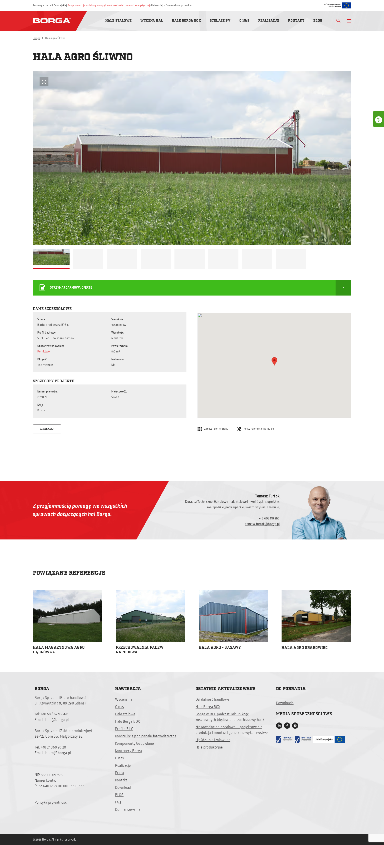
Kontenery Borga (128, 751)
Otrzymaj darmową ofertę (71, 287)
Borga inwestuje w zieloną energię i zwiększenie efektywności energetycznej (109, 5)
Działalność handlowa (213, 699)
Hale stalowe (118, 20)
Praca (119, 773)
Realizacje (268, 20)
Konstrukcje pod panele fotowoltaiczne (145, 736)
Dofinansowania (127, 809)
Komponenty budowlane (134, 743)
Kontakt (296, 20)
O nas (244, 20)
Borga (36, 38)
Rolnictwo (43, 352)
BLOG (119, 795)
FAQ (118, 802)
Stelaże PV (220, 20)
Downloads (285, 703)
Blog (317, 20)
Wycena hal (151, 20)
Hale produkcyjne (209, 747)
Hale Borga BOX (186, 20)
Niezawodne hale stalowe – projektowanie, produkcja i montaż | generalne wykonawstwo (232, 729)
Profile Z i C (124, 729)
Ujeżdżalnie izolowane (213, 740)
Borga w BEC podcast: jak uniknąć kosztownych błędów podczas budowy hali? (230, 717)
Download (123, 787)
